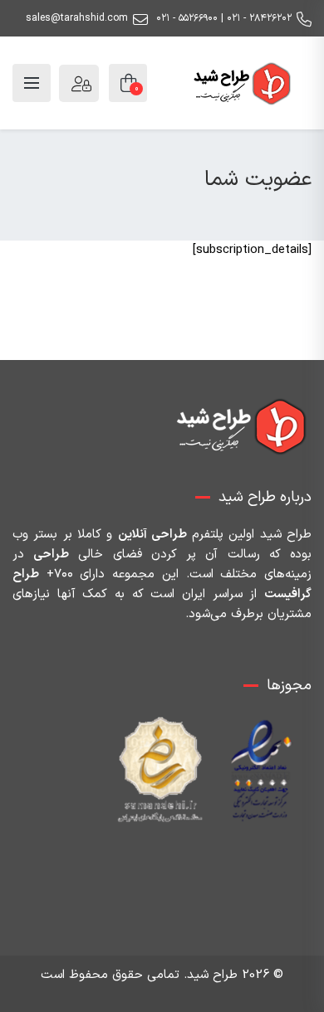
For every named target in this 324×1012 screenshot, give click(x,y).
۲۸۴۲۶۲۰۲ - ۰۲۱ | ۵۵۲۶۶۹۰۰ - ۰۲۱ (224, 18)
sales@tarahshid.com (77, 18)
